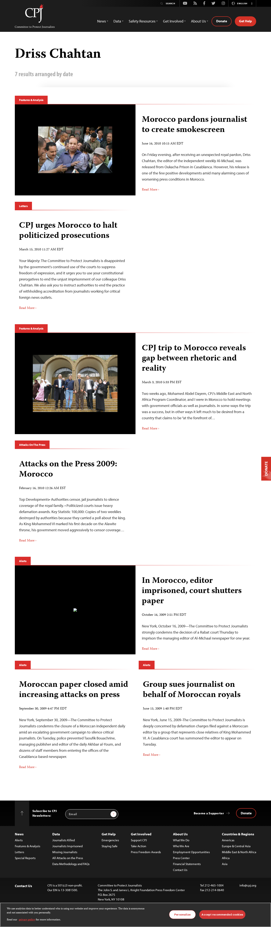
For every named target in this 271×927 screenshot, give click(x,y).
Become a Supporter (209, 813)
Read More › (150, 190)
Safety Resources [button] (142, 21)
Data (56, 834)
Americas (228, 840)
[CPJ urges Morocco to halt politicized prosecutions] (73, 264)
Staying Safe (110, 846)
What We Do (181, 840)
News (19, 834)
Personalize (182, 914)
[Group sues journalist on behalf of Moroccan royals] (197, 717)
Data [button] (117, 21)
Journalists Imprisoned (67, 846)
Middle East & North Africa (239, 852)
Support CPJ (139, 840)
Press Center (181, 858)
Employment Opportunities (191, 852)
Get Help (245, 21)
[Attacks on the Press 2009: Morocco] (73, 499)
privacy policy (27, 920)
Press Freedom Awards (146, 852)
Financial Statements (187, 864)
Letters (23, 206)
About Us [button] (198, 21)
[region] (135, 915)
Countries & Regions (238, 834)
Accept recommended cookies (222, 914)
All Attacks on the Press (67, 858)
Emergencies (110, 840)
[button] (251, 3)
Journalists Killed (63, 840)
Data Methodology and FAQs (71, 864)
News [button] (101, 21)
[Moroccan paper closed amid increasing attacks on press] (73, 723)
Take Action (138, 846)
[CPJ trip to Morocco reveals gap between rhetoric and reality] (75, 383)
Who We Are (181, 846)
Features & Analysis (31, 100)
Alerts (22, 561)
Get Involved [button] (173, 21)
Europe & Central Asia (236, 846)
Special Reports (25, 858)
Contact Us (180, 870)
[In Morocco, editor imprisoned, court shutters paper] (75, 610)
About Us (180, 834)
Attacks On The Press (32, 445)
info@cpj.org (247, 885)
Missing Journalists (64, 852)
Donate (221, 21)
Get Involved (141, 834)
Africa (226, 858)
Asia (224, 864)
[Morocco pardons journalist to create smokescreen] (75, 149)
